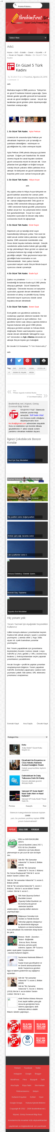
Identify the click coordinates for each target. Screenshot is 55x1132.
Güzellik (41, 368)
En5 (18, 346)
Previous (12, 806)
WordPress (14, 1080)
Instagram (18, 1074)
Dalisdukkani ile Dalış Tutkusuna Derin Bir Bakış (33, 777)
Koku (24, 745)
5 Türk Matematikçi (37, 346)
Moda (31, 372)
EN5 (25, 90)
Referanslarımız (22, 1091)
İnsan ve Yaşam (19, 372)
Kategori (12, 834)
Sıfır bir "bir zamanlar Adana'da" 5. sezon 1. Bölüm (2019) (30, 980)
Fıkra (25, 1080)
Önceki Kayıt (42, 723)
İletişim (36, 1091)
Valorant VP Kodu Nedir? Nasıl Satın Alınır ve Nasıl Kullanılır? (33, 793)
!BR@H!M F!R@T (27, 410)
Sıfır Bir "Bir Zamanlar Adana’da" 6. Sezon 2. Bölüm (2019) (30, 862)
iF (9, 372)
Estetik (22, 368)
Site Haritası (39, 1085)
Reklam (17, 1068)
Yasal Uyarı (23, 829)
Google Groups (16, 1103)
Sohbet (32, 1097)
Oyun (41, 1097)
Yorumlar (35, 829)
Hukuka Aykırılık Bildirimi (35, 1103)
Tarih (43, 1080)
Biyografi (33, 1080)
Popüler (12, 829)
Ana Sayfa (27, 723)
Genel (31, 368)
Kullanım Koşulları (19, 1097)
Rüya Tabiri (26, 1085)
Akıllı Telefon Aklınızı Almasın (30, 999)
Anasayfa (29, 806)
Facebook (28, 1068)
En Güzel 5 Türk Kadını (29, 67)
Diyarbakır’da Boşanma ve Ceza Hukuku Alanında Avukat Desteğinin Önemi (33, 762)
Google (28, 1074)
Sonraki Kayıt (13, 723)
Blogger (38, 1074)
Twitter (38, 1068)
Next (44, 806)
